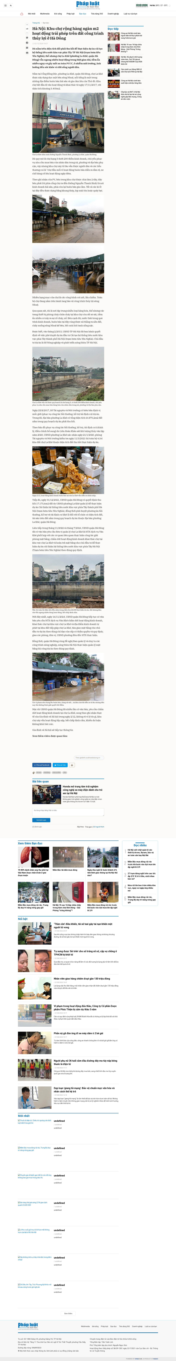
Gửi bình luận (41, 820)
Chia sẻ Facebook (42, 765)
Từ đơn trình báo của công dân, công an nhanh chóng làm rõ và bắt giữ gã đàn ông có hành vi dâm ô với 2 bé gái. (85, 1042)
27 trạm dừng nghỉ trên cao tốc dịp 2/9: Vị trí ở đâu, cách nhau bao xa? (142, 876)
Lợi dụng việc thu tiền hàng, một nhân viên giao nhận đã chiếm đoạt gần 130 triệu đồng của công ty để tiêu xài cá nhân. (86, 987)
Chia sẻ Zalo (61, 765)
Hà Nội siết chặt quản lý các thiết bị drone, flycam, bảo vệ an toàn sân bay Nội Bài (141, 852)
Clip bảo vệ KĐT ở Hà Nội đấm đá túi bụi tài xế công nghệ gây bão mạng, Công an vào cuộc (131, 95)
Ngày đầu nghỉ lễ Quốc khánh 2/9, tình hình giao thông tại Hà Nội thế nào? (102, 873)
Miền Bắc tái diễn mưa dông (65, 870)
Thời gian (88, 827)
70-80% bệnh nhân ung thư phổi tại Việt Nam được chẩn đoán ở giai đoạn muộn (33, 873)
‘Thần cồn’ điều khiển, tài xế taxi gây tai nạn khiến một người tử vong (83, 926)
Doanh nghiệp (113, 14)
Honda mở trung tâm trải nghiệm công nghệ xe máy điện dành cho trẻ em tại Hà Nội (82, 790)
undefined (59, 1120)
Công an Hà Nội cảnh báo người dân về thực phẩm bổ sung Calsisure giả (131, 35)
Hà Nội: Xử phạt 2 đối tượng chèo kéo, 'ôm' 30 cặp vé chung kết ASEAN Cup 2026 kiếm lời (131, 60)
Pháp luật (70, 14)
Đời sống (58, 14)
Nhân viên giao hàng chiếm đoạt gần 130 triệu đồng (82, 978)
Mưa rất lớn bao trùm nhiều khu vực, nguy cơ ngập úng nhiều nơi (142, 888)
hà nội (39, 772)
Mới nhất (31, 14)
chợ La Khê (56, 772)
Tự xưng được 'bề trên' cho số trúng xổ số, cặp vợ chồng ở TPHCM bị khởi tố (85, 953)
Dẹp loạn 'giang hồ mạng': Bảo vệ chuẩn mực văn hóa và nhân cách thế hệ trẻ (84, 1090)
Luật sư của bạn (130, 14)
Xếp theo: (80, 827)
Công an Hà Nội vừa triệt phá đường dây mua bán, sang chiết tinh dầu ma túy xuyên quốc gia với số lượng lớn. (85, 1072)
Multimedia (44, 14)
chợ (64, 772)
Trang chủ (36, 23)
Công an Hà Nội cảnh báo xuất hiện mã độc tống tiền (131, 82)
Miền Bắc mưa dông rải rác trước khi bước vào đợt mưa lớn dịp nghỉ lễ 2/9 (102, 908)
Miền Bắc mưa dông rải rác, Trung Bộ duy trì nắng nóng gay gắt (33, 906)
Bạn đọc (82, 14)
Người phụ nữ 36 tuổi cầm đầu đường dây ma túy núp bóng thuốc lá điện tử (85, 1062)
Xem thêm (68, 1313)
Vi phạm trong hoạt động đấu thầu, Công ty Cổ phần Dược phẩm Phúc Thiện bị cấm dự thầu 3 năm (85, 1008)
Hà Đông (47, 772)
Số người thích (98, 827)
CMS (138, 1359)
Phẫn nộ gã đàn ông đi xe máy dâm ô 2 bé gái (78, 1033)
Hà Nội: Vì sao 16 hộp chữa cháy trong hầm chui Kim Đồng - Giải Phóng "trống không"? (131, 48)
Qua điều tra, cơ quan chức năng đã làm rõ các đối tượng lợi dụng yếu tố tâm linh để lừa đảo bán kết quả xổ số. (86, 963)
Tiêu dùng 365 (97, 14)
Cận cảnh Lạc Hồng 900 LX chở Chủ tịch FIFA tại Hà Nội (131, 70)
